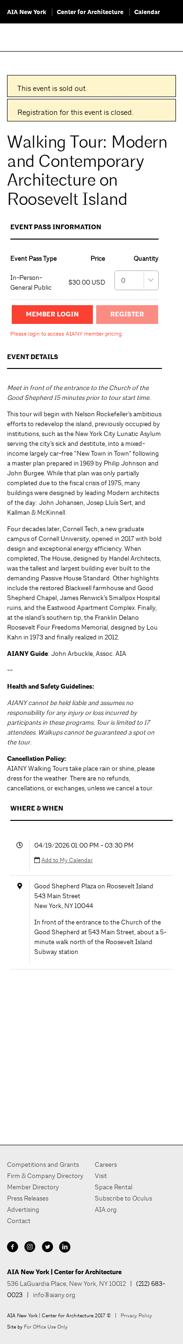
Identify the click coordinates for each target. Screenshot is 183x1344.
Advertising (23, 1209)
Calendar (147, 12)
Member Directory (33, 1187)
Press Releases (27, 1198)
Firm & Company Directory (45, 1175)
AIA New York (26, 12)
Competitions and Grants (43, 1164)
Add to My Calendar (67, 860)
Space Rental (113, 1187)
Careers (106, 1164)
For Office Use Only (46, 1326)
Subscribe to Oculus (123, 1198)
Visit (101, 1175)
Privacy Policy (136, 1315)
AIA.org (106, 1209)
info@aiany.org (54, 1295)
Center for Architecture (90, 12)
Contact (18, 1220)
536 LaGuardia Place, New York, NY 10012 (66, 1283)
